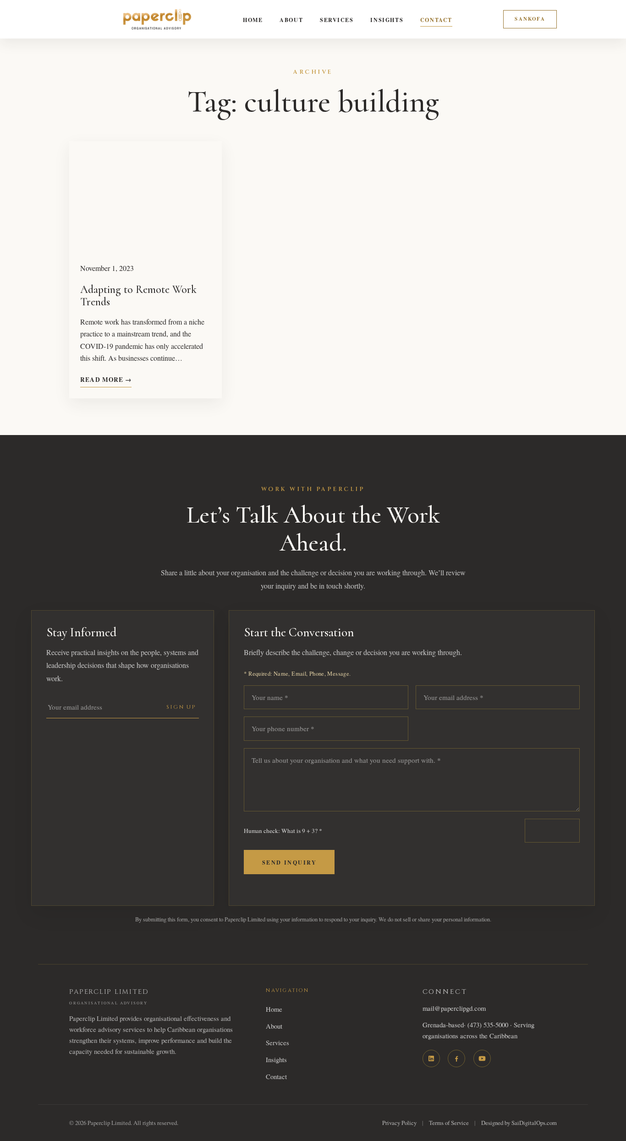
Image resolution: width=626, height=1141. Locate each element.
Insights (386, 20)
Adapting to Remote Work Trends (138, 296)
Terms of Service (449, 1123)
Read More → (106, 379)
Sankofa (530, 18)
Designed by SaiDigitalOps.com (519, 1123)
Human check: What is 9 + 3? (283, 831)
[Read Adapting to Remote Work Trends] (145, 196)
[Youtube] (482, 1058)
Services (337, 20)
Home (253, 20)
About (291, 20)
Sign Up (181, 707)
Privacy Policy (399, 1123)
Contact (436, 20)
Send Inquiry (289, 862)
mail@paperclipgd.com (454, 1008)
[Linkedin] (431, 1058)
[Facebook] (456, 1058)
